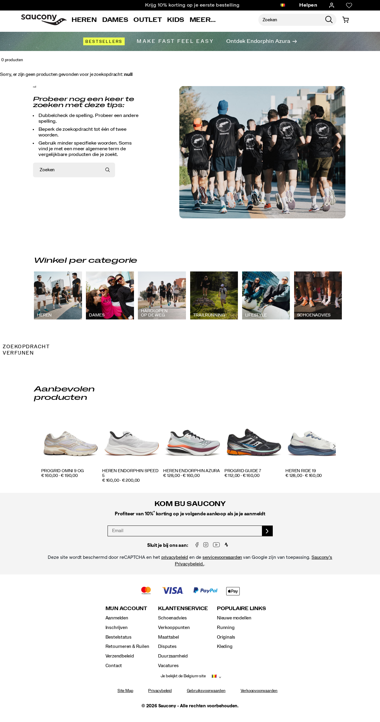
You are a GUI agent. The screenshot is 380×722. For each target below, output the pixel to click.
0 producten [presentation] (12, 60)
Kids (175, 19)
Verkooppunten (174, 627)
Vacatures (168, 665)
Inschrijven (116, 627)
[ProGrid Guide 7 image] (254, 439)
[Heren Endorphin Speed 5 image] (131, 439)
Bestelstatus (118, 637)
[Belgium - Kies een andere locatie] (282, 5)
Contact (113, 665)
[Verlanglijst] (349, 5)
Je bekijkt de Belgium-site (183, 676)
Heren (84, 19)
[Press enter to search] (328, 20)
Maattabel (168, 637)
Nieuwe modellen (234, 618)
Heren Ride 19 (300, 471)
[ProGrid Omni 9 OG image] (70, 439)
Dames (115, 19)
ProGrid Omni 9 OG (62, 471)
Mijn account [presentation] (126, 608)
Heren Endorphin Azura (191, 471)
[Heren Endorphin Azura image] (192, 439)
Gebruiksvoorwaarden (206, 691)
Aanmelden (116, 618)
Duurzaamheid (172, 656)
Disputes (167, 646)
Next (334, 446)
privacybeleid (174, 557)
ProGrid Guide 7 (242, 471)
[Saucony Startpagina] (44, 20)
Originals (226, 637)
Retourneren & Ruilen (127, 646)
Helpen (308, 5)
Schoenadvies (172, 618)
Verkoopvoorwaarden (259, 691)
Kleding (225, 646)
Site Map (125, 691)
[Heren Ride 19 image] (315, 439)
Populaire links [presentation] (241, 608)
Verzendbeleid (119, 656)
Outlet (147, 19)
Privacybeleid (160, 691)
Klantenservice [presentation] (183, 608)
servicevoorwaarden (222, 557)
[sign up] (267, 531)
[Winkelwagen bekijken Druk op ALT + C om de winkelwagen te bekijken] (345, 20)
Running (226, 627)
